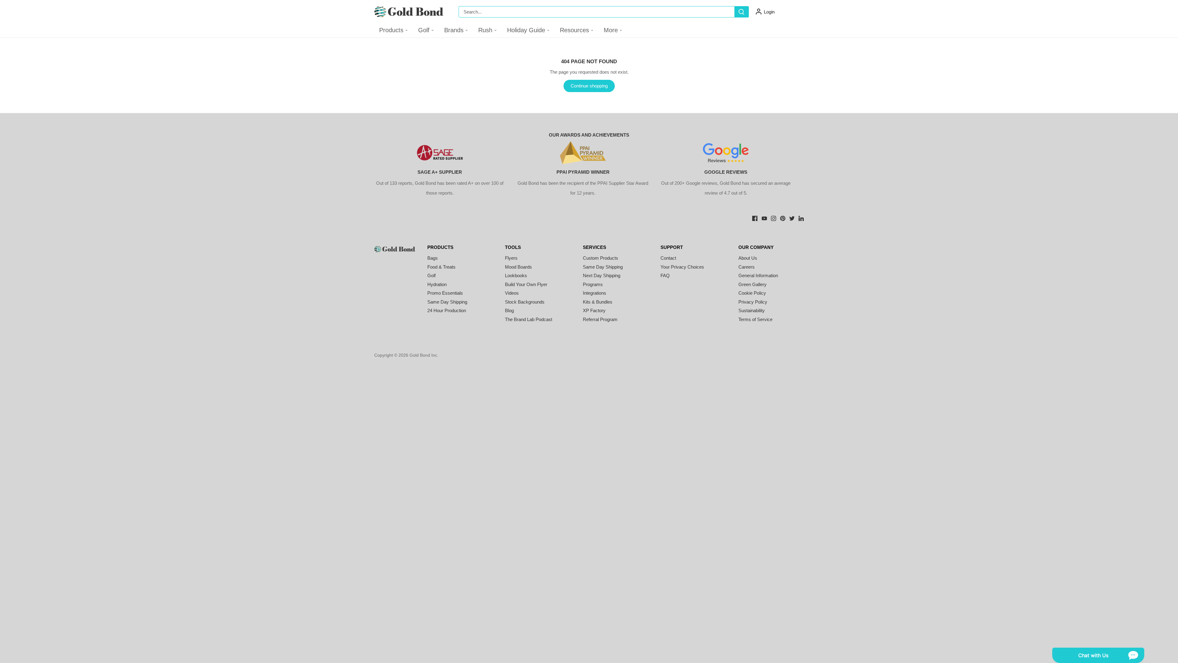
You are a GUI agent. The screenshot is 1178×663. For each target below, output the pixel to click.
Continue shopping (589, 85)
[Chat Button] (1098, 655)
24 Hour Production (446, 310)
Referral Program (600, 319)
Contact (668, 258)
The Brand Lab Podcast (528, 319)
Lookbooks (516, 275)
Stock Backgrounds (525, 301)
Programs (593, 284)
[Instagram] (773, 218)
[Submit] (741, 11)
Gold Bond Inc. (424, 355)
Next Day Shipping (601, 275)
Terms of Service (755, 319)
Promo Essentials (445, 293)
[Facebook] (754, 218)
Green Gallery (752, 284)
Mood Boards (518, 266)
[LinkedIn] (801, 218)
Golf (431, 275)
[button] (426, 30)
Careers (746, 266)
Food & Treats (441, 266)
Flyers (511, 258)
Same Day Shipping (447, 301)
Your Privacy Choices (682, 266)
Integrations (594, 293)
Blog (509, 310)
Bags (432, 258)
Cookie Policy (752, 293)
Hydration (437, 284)
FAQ (665, 275)
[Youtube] (764, 218)
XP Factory (594, 310)
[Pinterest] (782, 218)
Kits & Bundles (597, 301)
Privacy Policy (752, 301)
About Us (747, 258)
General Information (758, 275)
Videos (512, 293)
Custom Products (600, 258)
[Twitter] (792, 218)
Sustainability (751, 310)
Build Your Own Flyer (526, 284)
